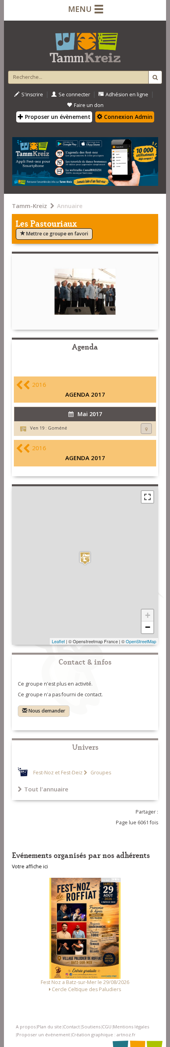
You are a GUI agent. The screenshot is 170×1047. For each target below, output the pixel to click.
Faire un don (89, 105)
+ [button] (147, 615)
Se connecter (74, 94)
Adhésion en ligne (127, 94)
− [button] (147, 627)
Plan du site (49, 1027)
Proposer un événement (43, 1034)
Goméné (57, 428)
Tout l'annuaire (46, 789)
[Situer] (146, 428)
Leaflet (58, 641)
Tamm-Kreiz (29, 206)
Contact (71, 1027)
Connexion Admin (127, 116)
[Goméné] (85, 558)
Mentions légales (131, 1027)
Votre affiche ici (30, 866)
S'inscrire (32, 94)
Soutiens (90, 1027)
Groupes (100, 772)
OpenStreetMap (141, 641)
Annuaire (70, 206)
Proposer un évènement (57, 116)
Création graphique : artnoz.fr (104, 1034)
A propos (26, 1027)
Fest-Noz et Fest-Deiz (58, 772)
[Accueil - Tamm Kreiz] (85, 44)
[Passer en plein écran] (147, 497)
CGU (106, 1027)
